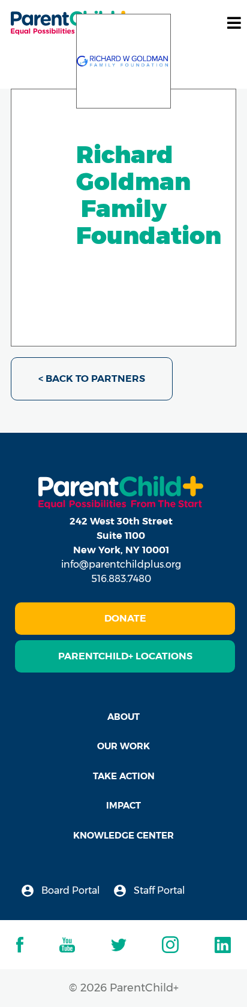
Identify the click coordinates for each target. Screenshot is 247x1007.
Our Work (123, 746)
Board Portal (69, 890)
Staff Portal (158, 890)
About (123, 716)
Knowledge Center (123, 835)
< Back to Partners (91, 378)
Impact (123, 805)
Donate (125, 618)
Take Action (124, 776)
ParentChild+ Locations (125, 656)
